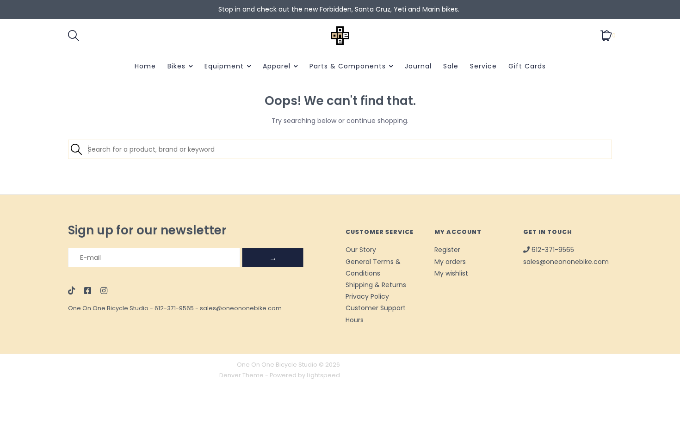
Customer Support (376, 308)
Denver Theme (241, 375)
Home (145, 66)
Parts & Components (347, 66)
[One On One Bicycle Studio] (340, 35)
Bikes (176, 66)
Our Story (361, 249)
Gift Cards (527, 66)
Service (483, 66)
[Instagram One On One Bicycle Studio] (103, 291)
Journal (418, 66)
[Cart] (606, 35)
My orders (450, 261)
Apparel (277, 66)
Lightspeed (323, 375)
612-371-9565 (174, 308)
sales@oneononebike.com (241, 308)
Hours (355, 320)
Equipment (224, 66)
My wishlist (451, 273)
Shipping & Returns (376, 284)
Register (447, 249)
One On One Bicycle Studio (108, 308)
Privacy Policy (367, 296)
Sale (450, 66)
